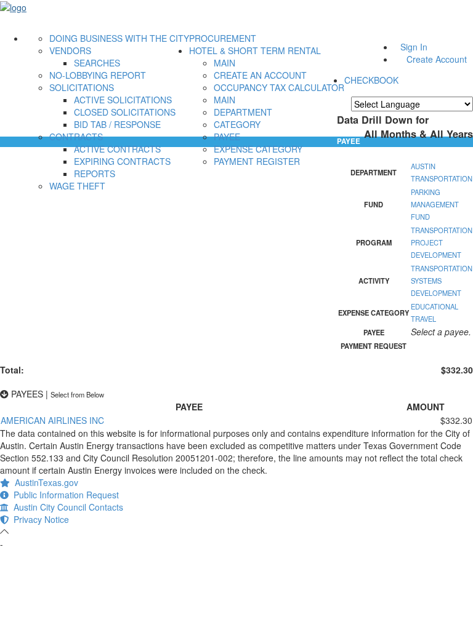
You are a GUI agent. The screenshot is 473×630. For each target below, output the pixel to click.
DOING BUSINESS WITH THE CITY (119, 38)
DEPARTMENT (243, 112)
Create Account (436, 59)
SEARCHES (97, 63)
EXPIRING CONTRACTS (122, 161)
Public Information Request (64, 494)
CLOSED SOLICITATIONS (125, 112)
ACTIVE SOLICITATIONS (123, 100)
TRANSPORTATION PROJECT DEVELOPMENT (441, 242)
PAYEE (227, 136)
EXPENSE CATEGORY (258, 149)
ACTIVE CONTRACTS (117, 149)
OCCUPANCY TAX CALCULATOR (279, 87)
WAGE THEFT (77, 186)
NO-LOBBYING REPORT (97, 75)
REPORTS (94, 173)
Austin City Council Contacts (66, 507)
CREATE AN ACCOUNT (260, 75)
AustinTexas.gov (44, 482)
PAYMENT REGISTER (257, 161)
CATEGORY (237, 124)
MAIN (224, 63)
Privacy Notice (39, 519)
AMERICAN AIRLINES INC (52, 420)
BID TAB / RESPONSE (117, 124)
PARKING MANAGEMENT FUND (435, 204)
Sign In (413, 47)
